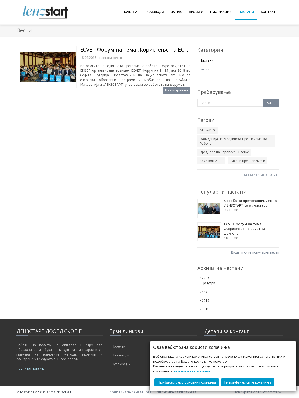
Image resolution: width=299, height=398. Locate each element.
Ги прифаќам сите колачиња (247, 382)
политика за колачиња (192, 371)
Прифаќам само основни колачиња (186, 382)
